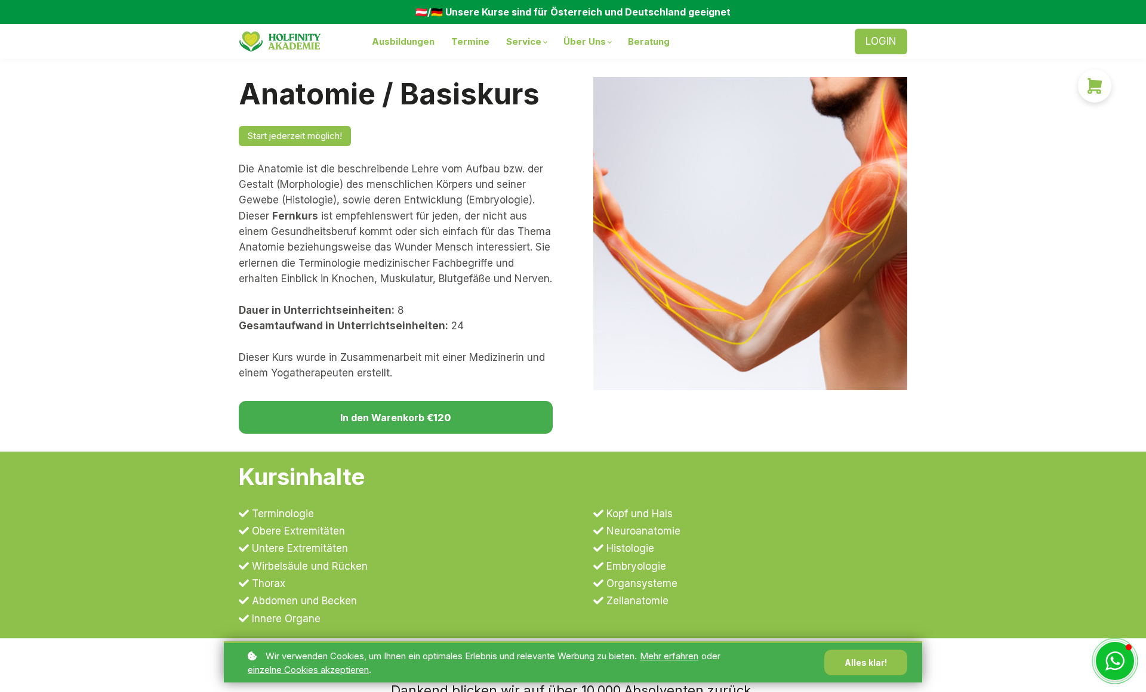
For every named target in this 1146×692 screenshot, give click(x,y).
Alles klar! (866, 662)
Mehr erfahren (669, 656)
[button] (1115, 661)
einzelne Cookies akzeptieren (308, 669)
